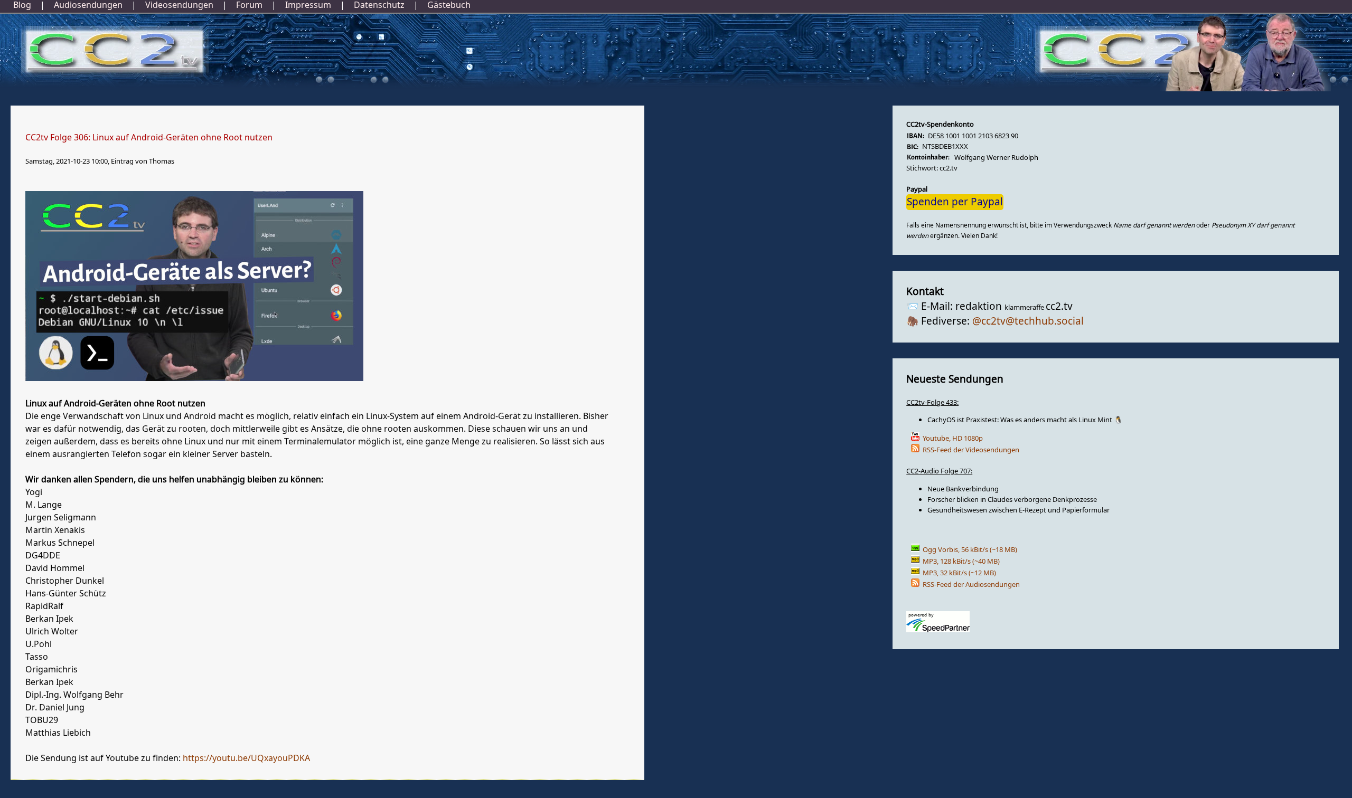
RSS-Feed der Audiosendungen (971, 585)
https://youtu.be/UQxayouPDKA (246, 758)
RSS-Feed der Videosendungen (971, 450)
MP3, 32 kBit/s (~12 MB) (959, 573)
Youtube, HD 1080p (953, 438)
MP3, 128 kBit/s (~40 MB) (961, 561)
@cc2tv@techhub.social (1028, 321)
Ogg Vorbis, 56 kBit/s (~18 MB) (970, 550)
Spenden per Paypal (955, 202)
